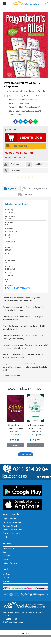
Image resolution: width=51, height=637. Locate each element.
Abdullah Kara (15, 431)
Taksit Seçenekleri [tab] (37, 188)
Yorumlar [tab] (27, 194)
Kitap (7, 288)
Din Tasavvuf (16, 288)
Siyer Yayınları (15, 434)
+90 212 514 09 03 (10, 619)
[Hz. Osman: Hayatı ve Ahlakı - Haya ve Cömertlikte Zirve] (35, 408)
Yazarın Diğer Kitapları (25, 388)
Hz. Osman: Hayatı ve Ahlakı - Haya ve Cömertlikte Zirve (35, 428)
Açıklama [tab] (13, 188)
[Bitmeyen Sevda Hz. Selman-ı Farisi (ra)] (15, 408)
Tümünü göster (25, 454)
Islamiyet (26, 288)
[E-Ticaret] (25, 633)
